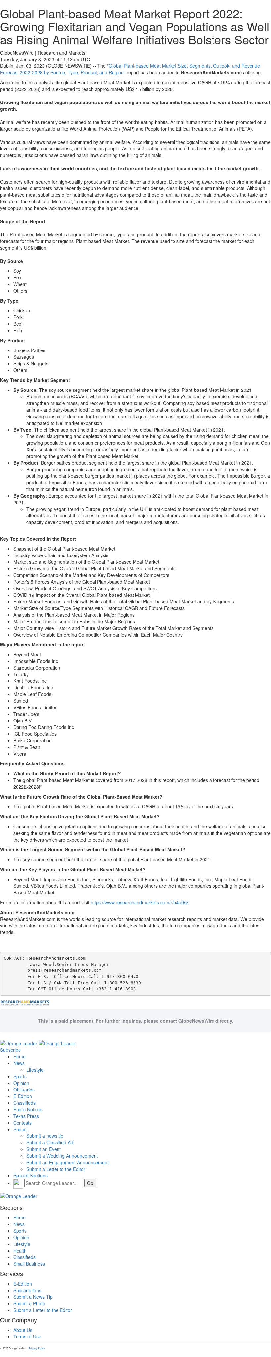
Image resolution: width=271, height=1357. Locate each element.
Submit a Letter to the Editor (55, 1169)
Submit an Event (43, 1149)
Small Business (29, 1263)
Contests (22, 1122)
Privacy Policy (37, 1348)
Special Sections (30, 1175)
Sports (20, 1076)
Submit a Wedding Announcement (62, 1155)
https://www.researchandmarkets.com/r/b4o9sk (140, 902)
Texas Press (26, 1116)
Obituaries (24, 1089)
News (19, 1063)
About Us (22, 1330)
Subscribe (10, 1050)
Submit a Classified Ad (49, 1142)
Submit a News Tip (33, 1297)
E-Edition (22, 1096)
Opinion (21, 1083)
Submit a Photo (29, 1303)
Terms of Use (27, 1336)
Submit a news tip (44, 1135)
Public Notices (28, 1109)
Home (19, 1056)
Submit (20, 1129)
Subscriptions (27, 1290)
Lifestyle (35, 1069)
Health (20, 1250)
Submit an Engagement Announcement (67, 1162)
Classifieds (24, 1102)
